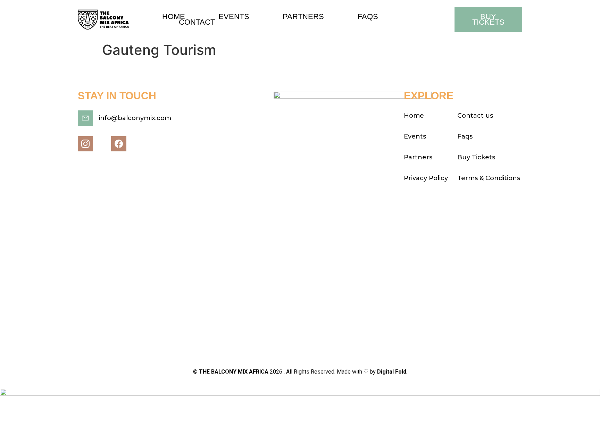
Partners (303, 16)
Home (173, 16)
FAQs (368, 16)
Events (233, 16)
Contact (197, 22)
